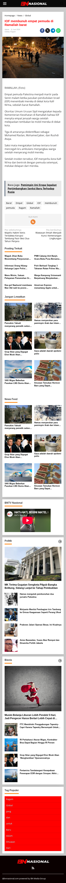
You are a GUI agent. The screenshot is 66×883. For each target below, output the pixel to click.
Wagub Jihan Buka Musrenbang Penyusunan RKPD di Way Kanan (17, 257)
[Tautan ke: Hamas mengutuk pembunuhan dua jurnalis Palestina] (11, 599)
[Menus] (4, 3)
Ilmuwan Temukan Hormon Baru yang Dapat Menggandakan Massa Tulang (47, 384)
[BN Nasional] (33, 3)
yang (8, 811)
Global (7, 32)
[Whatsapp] (58, 30)
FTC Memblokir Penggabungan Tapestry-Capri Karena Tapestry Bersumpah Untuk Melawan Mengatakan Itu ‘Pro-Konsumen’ (39, 726)
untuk (9, 823)
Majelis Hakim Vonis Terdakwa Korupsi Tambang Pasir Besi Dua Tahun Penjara (17, 236)
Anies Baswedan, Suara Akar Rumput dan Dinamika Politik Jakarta (39, 641)
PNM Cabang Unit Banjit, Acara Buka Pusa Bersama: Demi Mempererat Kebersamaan (47, 257)
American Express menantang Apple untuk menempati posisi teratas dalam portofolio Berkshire (47, 286)
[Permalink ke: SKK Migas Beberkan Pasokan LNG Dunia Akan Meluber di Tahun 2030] (18, 369)
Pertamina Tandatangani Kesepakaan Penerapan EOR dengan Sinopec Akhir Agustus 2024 (38, 772)
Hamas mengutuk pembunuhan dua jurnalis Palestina (37, 595)
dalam (9, 835)
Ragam (13, 32)
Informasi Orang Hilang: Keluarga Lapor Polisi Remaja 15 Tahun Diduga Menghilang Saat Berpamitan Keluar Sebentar (18, 267)
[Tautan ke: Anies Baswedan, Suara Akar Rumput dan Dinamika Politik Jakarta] (11, 645)
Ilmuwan (10, 841)
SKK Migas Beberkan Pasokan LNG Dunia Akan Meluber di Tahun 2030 (17, 382)
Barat (9, 203)
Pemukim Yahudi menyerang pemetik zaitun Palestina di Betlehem (17, 324)
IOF (39, 203)
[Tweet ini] (47, 30)
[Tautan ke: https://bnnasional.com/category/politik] (60, 541)
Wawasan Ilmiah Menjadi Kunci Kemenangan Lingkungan (48, 234)
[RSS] (33, 221)
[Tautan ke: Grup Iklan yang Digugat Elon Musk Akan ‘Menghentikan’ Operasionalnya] (11, 760)
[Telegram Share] (53, 30)
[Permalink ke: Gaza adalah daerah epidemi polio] (48, 339)
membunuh (51, 203)
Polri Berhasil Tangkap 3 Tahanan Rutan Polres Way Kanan (47, 267)
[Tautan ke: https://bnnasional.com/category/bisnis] (60, 661)
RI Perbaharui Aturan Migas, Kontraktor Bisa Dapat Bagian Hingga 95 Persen (38, 741)
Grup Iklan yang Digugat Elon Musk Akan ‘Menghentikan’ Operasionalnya (16, 353)
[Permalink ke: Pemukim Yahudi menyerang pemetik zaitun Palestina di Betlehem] (18, 311)
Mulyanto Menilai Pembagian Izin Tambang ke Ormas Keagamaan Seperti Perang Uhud (40, 610)
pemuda (10, 207)
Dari (8, 847)
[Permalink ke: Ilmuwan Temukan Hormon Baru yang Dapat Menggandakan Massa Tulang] (48, 370)
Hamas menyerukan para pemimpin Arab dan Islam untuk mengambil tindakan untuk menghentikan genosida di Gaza (47, 322)
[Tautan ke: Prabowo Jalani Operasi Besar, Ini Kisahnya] (11, 629)
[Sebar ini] (42, 30)
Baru (8, 829)
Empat (19, 203)
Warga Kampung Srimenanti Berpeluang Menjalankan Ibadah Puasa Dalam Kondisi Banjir (47, 277)
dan (8, 817)
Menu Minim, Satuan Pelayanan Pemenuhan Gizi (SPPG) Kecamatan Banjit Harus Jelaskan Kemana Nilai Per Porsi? (18, 277)
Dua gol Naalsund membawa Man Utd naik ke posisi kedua (18, 286)
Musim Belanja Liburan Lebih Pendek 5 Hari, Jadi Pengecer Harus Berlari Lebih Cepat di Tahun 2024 (30, 717)
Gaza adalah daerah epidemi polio (47, 352)
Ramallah (35, 207)
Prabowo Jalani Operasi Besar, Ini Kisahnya (40, 625)
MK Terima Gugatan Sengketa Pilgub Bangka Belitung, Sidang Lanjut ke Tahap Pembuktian (31, 586)
